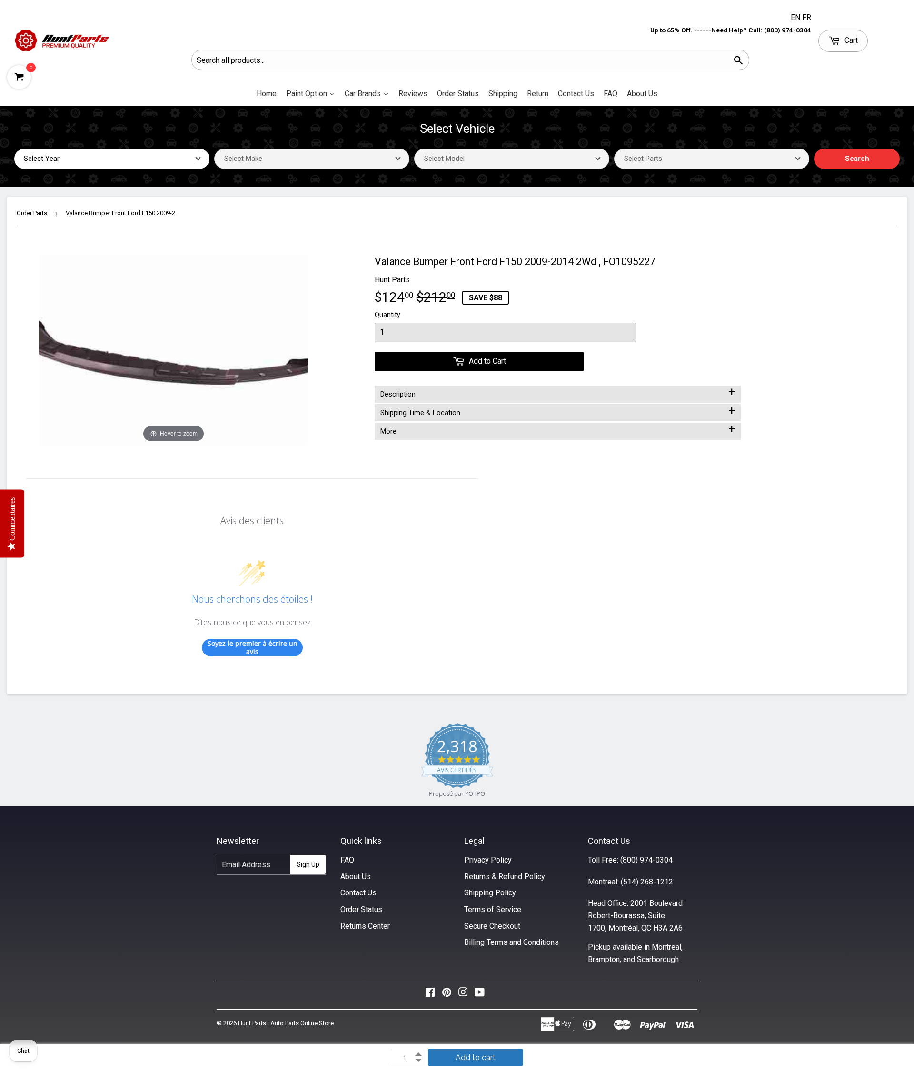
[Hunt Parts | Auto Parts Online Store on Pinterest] (447, 994)
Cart (850, 40)
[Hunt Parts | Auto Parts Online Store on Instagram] (463, 994)
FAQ (347, 859)
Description (557, 392)
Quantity (387, 314)
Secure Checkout (492, 926)
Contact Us (358, 892)
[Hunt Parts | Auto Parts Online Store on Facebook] (430, 994)
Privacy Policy (488, 859)
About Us (355, 876)
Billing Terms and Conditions (511, 942)
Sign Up (308, 864)
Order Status (361, 909)
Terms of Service (492, 909)
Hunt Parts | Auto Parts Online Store (286, 1023)
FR (806, 17)
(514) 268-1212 (647, 881)
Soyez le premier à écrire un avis (253, 647)
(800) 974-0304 (646, 859)
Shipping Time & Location (557, 410)
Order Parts (32, 213)
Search (857, 158)
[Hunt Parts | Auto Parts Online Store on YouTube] (480, 994)
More (557, 429)
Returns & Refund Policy (504, 876)
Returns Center (365, 926)
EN (796, 17)
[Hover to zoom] (173, 349)
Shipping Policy (490, 892)
